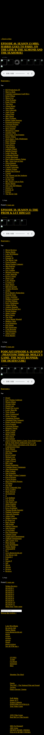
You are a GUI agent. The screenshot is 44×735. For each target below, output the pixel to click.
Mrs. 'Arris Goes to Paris (14, 161)
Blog (11, 666)
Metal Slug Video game (13, 607)
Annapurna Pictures (12, 418)
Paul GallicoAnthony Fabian (15, 159)
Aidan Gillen (10, 516)
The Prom (9, 317)
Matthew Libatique (12, 299)
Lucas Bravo (10, 145)
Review (8, 569)
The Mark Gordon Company (15, 475)
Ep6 (6, 559)
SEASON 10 (10, 602)
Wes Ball (8, 485)
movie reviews (10, 644)
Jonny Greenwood (12, 414)
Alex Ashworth (10, 110)
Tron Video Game (16, 706)
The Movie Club (22, 13)
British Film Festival (12, 171)
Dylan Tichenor (11, 416)
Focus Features (10, 126)
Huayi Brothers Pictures (13, 481)
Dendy (7, 398)
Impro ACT (14, 700)
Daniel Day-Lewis (12, 408)
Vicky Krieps (10, 412)
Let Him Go (9, 283)
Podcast (8, 192)
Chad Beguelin (10, 329)
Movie (7, 565)
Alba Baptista (10, 147)
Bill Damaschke (11, 327)
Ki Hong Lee (10, 520)
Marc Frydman (10, 118)
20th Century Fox (11, 541)
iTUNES (13, 658)
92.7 (7, 551)
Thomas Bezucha (11, 289)
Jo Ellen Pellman (11, 301)
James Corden (10, 313)
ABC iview (14, 728)
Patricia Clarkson (11, 526)
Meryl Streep (10, 315)
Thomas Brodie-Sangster (14, 510)
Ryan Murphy (10, 336)
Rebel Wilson (10, 96)
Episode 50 (9, 258)
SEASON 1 (9, 588)
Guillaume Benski (11, 155)
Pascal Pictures (10, 477)
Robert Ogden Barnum (13, 120)
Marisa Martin (10, 184)
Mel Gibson (9, 116)
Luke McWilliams (11, 254)
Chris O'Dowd (10, 461)
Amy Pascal (9, 437)
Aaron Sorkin (10, 432)
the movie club (10, 628)
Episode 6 (9, 557)
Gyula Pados (10, 530)
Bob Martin (9, 325)
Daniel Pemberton (11, 465)
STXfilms (8, 483)
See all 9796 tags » (12, 646)
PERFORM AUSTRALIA (19, 704)
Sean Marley (9, 108)
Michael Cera (10, 457)
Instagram (13, 664)
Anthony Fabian (11, 169)
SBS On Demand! (16, 726)
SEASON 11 (10, 604)
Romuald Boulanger (12, 122)
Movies (8, 567)
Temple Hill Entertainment (14, 536)
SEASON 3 (9, 592)
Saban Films (9, 114)
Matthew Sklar (10, 321)
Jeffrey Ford (9, 268)
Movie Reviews (11, 250)
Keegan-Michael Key (13, 309)
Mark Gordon (10, 434)
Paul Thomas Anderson (13, 400)
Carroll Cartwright (12, 167)
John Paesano (10, 528)
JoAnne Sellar (10, 404)
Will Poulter (9, 524)
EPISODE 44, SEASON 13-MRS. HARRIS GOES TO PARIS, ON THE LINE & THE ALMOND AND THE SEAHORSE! (21, 48)
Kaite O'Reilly (10, 102)
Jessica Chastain (11, 451)
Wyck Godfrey (10, 490)
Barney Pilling (10, 137)
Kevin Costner (10, 276)
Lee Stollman (10, 498)
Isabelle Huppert (11, 151)
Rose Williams (10, 141)
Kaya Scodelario (11, 508)
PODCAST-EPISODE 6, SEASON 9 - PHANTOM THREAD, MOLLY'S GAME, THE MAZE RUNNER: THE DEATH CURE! (22, 356)
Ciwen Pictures (10, 479)
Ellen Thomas (10, 143)
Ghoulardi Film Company (14, 420)
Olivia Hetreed (10, 163)
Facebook (13, 662)
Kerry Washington (12, 303)
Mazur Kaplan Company (14, 264)
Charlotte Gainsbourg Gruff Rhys (17, 94)
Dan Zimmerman (11, 532)
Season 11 (9, 256)
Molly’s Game (10, 430)
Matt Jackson (10, 439)
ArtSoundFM (10, 549)
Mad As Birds (10, 92)
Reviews (8, 571)
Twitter (12, 660)
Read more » (5, 81)
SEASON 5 (9, 596)
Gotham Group (10, 534)
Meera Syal (9, 98)
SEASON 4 (9, 594)
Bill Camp (9, 463)
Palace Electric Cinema (18, 689)
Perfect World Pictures (13, 422)
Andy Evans (9, 112)
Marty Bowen (10, 492)
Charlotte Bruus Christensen (15, 467)
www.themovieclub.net (13, 553)
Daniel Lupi (9, 406)
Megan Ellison (10, 402)
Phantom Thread (11, 428)
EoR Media (14, 698)
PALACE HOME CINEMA (20, 732)
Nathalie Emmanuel (12, 512)
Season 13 (9, 188)
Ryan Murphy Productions (14, 293)
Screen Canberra (16, 702)
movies (7, 640)
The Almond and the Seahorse (16, 175)
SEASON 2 (9, 590)
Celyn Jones (9, 177)
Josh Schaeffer (10, 473)
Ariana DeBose (10, 305)
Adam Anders (10, 334)
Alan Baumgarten (11, 469)
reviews (8, 638)
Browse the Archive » (8, 613)
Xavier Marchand (11, 157)
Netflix (7, 291)
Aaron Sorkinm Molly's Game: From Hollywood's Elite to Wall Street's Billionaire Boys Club (23, 442)
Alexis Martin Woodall (13, 319)
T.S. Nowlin (9, 500)
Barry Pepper (10, 522)
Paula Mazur (9, 285)
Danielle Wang (10, 295)
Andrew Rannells (11, 307)
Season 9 (8, 561)
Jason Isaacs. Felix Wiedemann (16, 139)
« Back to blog (6, 39)
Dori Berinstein (10, 331)
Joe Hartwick (10, 494)
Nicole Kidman (10, 311)
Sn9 (6, 563)
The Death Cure (11, 502)
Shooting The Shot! (17, 675)
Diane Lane (9, 278)
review (7, 636)
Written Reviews (11, 586)
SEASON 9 (9, 600)
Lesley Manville (11, 153)
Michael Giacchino (12, 272)
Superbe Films (10, 133)
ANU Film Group (16, 715)
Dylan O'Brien (10, 506)
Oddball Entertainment (13, 539)
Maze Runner (10, 543)
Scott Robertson (11, 323)
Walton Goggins (11, 518)
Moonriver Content (12, 131)
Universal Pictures (11, 124)
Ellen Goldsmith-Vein (13, 488)
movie (7, 634)
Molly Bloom (10, 449)
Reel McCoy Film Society (19, 717)
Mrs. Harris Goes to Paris (14, 182)
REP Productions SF (12, 90)
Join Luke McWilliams (13, 186)
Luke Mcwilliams (11, 626)
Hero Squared (10, 129)
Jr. (6, 496)
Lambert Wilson (11, 149)
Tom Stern (9, 104)
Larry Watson (10, 280)
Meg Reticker (10, 266)
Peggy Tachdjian (11, 297)
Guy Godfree (10, 270)
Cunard (8, 173)
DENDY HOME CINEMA (20, 730)
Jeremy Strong (10, 459)
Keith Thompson (11, 165)
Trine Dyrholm (10, 100)
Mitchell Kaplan (11, 287)
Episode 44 (9, 190)
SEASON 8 (9, 598)
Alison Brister (10, 106)
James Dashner (10, 504)
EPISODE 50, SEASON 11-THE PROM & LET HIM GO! (19, 211)
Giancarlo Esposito (12, 514)
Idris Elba (8, 453)
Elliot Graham (10, 471)
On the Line (9, 180)
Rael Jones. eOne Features (14, 135)
